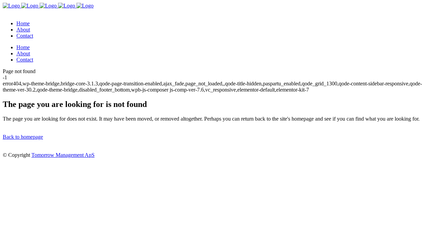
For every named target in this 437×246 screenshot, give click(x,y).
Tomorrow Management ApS (63, 155)
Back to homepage (23, 137)
